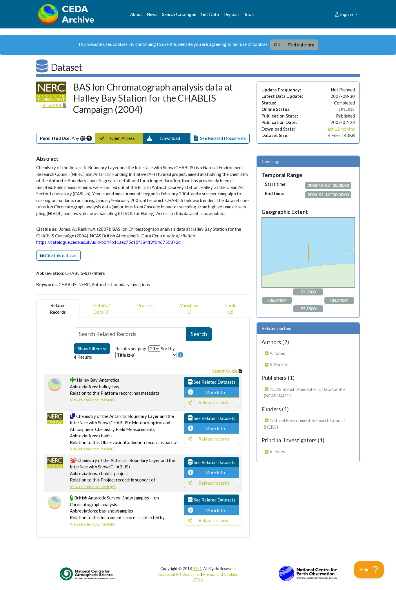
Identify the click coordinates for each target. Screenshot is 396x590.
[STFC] (308, 572)
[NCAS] (88, 573)
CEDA (198, 580)
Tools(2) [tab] (230, 309)
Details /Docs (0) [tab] (101, 309)
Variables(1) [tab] (189, 309)
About (136, 14)
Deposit (231, 14)
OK (277, 44)
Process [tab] (145, 305)
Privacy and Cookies (220, 574)
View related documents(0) (93, 400)
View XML (52, 105)
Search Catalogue (179, 14)
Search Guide (224, 371)
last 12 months (340, 128)
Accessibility (168, 574)
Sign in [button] (346, 14)
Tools (249, 14)
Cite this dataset (60, 255)
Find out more (301, 44)
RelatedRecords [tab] (58, 309)
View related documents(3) (93, 449)
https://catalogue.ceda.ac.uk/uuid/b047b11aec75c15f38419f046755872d (108, 242)
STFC (197, 568)
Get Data (210, 14)
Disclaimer (191, 574)
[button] (167, 138)
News (152, 14)
